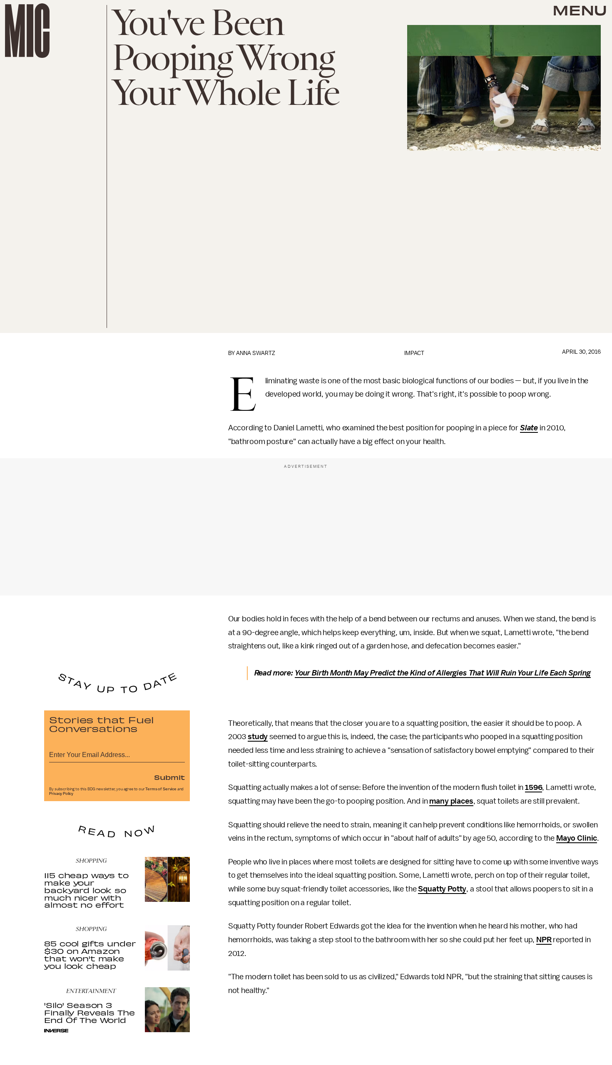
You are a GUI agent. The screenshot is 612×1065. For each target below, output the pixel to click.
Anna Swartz (255, 353)
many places (451, 801)
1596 (533, 787)
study (258, 736)
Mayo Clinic (576, 838)
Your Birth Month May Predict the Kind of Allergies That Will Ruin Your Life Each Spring (443, 673)
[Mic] (27, 30)
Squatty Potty (442, 889)
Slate (529, 428)
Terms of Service (160, 789)
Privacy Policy (61, 794)
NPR (544, 940)
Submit (169, 777)
